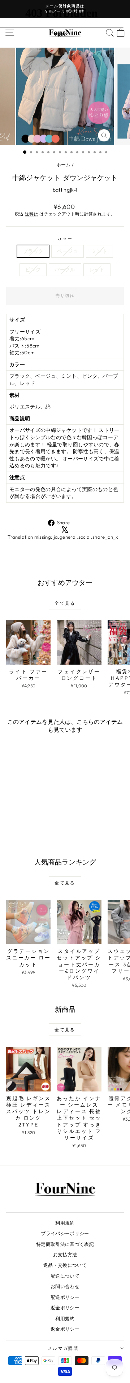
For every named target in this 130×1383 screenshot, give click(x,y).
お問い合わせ (65, 1286)
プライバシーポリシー (65, 1233)
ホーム (63, 164)
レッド (97, 269)
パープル (65, 269)
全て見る (65, 603)
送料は (31, 213)
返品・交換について (65, 1265)
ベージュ (67, 251)
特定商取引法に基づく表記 (65, 1244)
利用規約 (64, 1223)
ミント (99, 251)
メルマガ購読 (63, 1348)
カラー (65, 238)
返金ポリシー (65, 1307)
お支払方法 (65, 1254)
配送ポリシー (65, 1297)
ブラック (33, 251)
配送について (65, 1276)
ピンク (33, 269)
